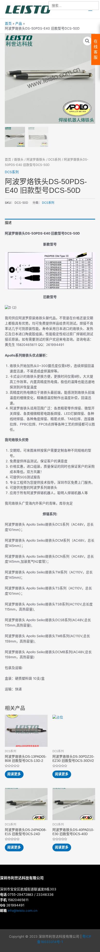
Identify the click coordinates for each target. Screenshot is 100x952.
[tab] (50, 223)
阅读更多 (14, 774)
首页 (8, 159)
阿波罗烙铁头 (35, 159)
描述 (8, 223)
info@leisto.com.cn (22, 910)
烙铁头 (19, 159)
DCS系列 (54, 159)
